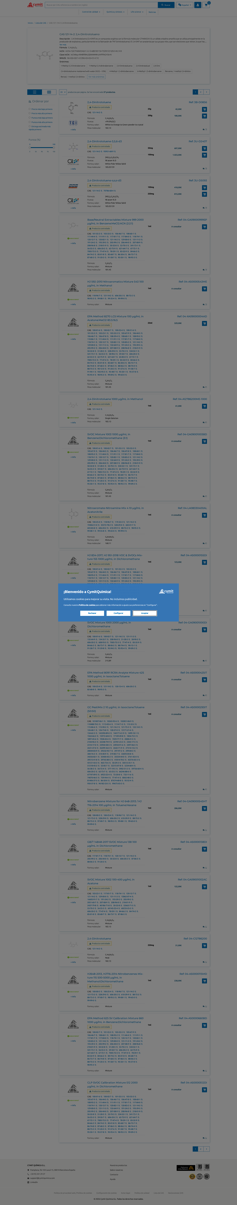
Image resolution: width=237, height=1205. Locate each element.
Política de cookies (87, 605)
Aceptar (144, 613)
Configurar (118, 613)
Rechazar (92, 613)
